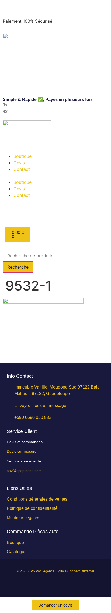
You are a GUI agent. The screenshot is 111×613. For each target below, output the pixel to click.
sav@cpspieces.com (24, 470)
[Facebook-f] (61, 583)
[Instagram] (49, 583)
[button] (55, 175)
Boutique (22, 156)
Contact (21, 169)
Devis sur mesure (22, 451)
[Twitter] (73, 583)
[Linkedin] (37, 583)
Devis (19, 162)
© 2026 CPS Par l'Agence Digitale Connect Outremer (55, 571)
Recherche (18, 267)
